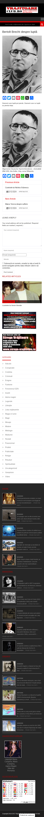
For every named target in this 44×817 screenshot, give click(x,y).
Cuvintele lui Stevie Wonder (12, 305)
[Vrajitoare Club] (22, 12)
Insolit (7, 393)
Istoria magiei (10, 397)
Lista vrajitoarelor (12, 410)
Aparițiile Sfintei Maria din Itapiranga (28, 721)
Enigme (8, 380)
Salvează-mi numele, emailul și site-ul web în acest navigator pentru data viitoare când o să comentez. (21, 265)
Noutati (8, 439)
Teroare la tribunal (22, 641)
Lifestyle (8, 405)
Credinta (8, 372)
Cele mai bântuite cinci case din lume (28, 608)
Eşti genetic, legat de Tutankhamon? (28, 494)
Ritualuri (8, 460)
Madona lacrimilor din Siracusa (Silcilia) (29, 676)
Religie (8, 456)
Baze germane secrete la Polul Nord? (28, 540)
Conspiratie (9, 368)
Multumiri (9, 435)
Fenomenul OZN (12, 389)
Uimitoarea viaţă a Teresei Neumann (28, 690)
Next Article (10, 199)
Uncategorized (11, 468)
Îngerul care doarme (23, 555)
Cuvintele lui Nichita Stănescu (17, 188)
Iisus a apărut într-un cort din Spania (28, 661)
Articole (8, 364)
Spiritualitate (23, 191)
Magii (7, 418)
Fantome (8, 385)
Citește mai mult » (27, 521)
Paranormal (10, 443)
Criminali (8, 376)
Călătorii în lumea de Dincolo (26, 526)
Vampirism (9, 472)
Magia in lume (10, 414)
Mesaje (8, 422)
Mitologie (9, 431)
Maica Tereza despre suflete (16, 204)
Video (7, 477)
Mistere (8, 426)
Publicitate (9, 451)
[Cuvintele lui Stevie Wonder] (22, 292)
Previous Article (12, 182)
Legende (8, 401)
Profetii (8, 447)
